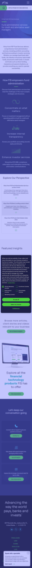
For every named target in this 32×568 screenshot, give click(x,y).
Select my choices (16, 304)
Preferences (16, 308)
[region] (16, 284)
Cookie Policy (11, 282)
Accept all (16, 299)
